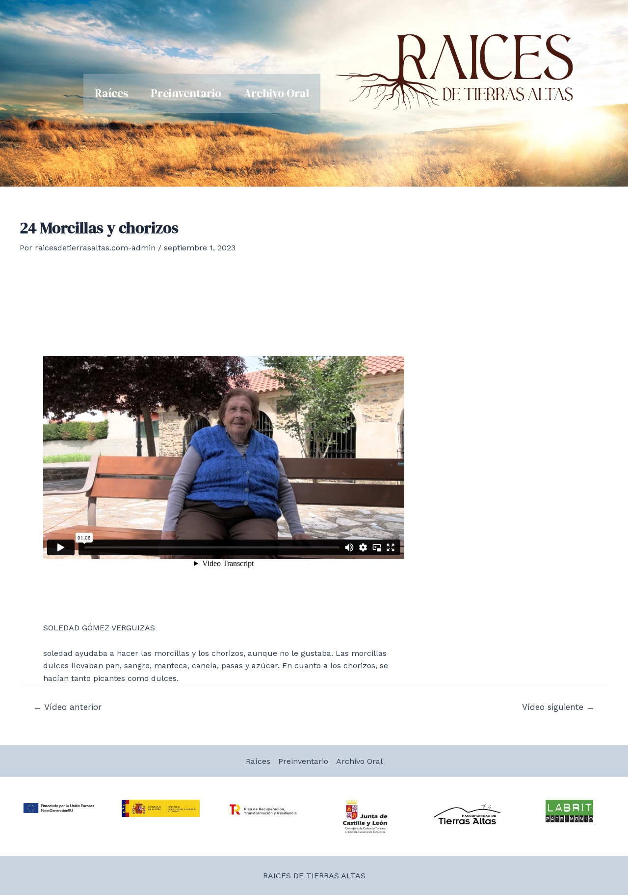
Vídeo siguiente (558, 707)
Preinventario (186, 93)
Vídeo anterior (67, 707)
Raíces (111, 93)
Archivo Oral (276, 93)
